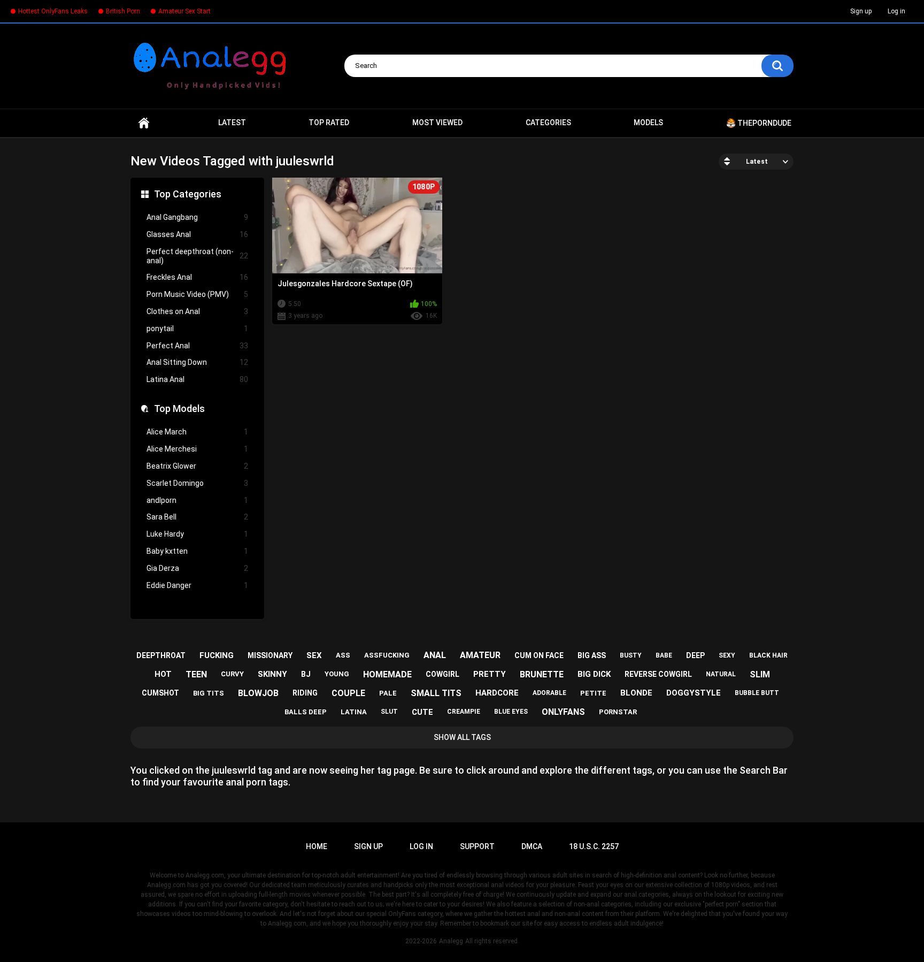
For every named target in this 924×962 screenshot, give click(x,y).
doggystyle (693, 693)
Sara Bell (197, 517)
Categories (548, 122)
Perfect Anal (197, 345)
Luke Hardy (197, 534)
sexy (727, 655)
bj (306, 674)
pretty (489, 674)
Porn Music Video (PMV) (197, 294)
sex (314, 655)
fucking (216, 655)
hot (163, 674)
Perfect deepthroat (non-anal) (197, 256)
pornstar (618, 712)
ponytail (197, 328)
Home (143, 123)
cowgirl (442, 674)
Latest (232, 122)
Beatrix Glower (197, 466)
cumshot (160, 693)
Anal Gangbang (197, 217)
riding (305, 693)
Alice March (197, 431)
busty (631, 655)
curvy (232, 674)
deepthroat (161, 655)
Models (648, 122)
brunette (542, 674)
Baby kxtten (197, 551)
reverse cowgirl (658, 674)
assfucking (387, 655)
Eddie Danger (197, 585)
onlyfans (563, 712)
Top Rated (329, 122)
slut (389, 711)
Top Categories (187, 194)
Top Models (179, 408)
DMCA (531, 846)
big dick (594, 674)
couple (348, 693)
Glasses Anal (197, 234)
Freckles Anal (197, 277)
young (337, 674)
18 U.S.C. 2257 (594, 846)
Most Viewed (437, 122)
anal (435, 655)
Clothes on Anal (197, 311)
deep (695, 655)
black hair (768, 655)
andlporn (197, 500)
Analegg (451, 941)
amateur (480, 655)
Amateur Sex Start (184, 11)
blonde (636, 693)
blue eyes (511, 711)
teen (196, 674)
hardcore (497, 693)
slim (760, 674)
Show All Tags (462, 737)
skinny (272, 674)
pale (388, 693)
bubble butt (757, 693)
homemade (387, 674)
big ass (592, 655)
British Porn (123, 11)
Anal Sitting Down (197, 362)
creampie (463, 711)
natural (721, 674)
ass (343, 655)
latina (354, 712)
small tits (436, 693)
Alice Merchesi (197, 449)
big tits (208, 693)
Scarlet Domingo (197, 483)
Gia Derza (197, 568)
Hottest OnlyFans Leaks (53, 11)
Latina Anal (197, 379)
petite (593, 693)
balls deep (305, 712)
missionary (270, 655)
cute (422, 712)
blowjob (258, 693)
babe (664, 655)
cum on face (539, 655)
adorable (549, 693)
